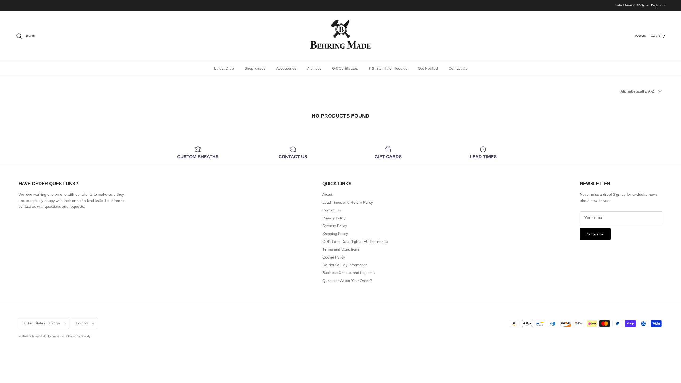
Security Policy (334, 226)
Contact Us (458, 68)
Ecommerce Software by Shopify (69, 336)
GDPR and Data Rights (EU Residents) (355, 241)
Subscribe (595, 234)
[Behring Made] (340, 35)
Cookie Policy (333, 257)
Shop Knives (254, 68)
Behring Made (38, 336)
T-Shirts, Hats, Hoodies (387, 68)
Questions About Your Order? (347, 280)
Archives (314, 68)
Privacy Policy (334, 218)
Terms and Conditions (340, 249)
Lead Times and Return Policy (347, 202)
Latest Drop (224, 68)
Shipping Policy (335, 233)
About (327, 194)
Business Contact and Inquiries (348, 272)
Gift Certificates (345, 68)
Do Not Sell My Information (345, 265)
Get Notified (428, 68)
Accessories (286, 68)
